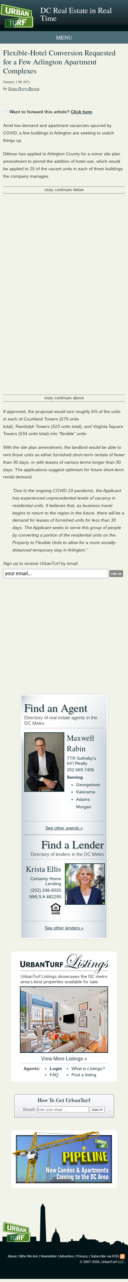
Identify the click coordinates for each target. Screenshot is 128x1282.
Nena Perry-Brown (23, 88)
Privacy (82, 1256)
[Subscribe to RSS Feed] (122, 1256)
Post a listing (83, 1074)
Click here (81, 111)
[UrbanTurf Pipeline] (64, 1186)
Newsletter (49, 1256)
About (12, 1256)
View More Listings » (64, 1058)
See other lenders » (64, 927)
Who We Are (28, 1256)
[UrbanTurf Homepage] (32, 24)
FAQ (54, 1074)
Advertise (66, 1256)
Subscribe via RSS (105, 1256)
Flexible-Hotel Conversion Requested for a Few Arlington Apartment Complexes (59, 62)
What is (88, 1068)
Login (56, 1068)
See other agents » (64, 827)
